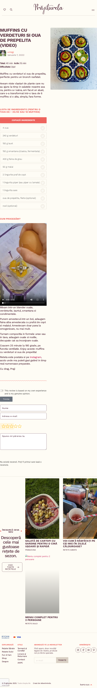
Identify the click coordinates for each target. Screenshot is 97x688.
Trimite (6, 399)
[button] (93, 10)
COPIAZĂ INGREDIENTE (23, 120)
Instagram (35, 357)
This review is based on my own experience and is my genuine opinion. (25, 392)
